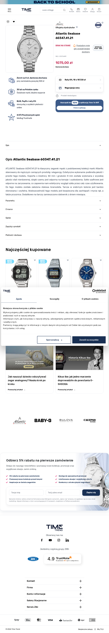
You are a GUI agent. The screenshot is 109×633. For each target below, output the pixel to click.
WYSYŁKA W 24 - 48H (98, 47)
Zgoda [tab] (19, 299)
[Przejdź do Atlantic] (19, 420)
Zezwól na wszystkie (88, 340)
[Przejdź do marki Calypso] (89, 420)
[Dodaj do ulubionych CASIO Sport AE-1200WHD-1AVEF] (35, 260)
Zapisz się (91, 492)
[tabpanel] (54, 173)
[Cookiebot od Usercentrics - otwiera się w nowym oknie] (94, 291)
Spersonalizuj (52, 340)
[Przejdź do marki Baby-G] (43, 420)
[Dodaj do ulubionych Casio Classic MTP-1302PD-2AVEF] (101, 260)
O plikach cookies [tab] (90, 299)
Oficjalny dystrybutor (65, 27)
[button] (29, 48)
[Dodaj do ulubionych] (14, 21)
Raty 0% (83, 80)
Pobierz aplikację (80, 108)
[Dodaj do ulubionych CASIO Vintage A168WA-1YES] (68, 260)
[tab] (54, 145)
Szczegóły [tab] (54, 299)
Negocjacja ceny (83, 88)
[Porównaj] (8, 21)
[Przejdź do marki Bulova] (66, 420)
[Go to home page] (26, 10)
